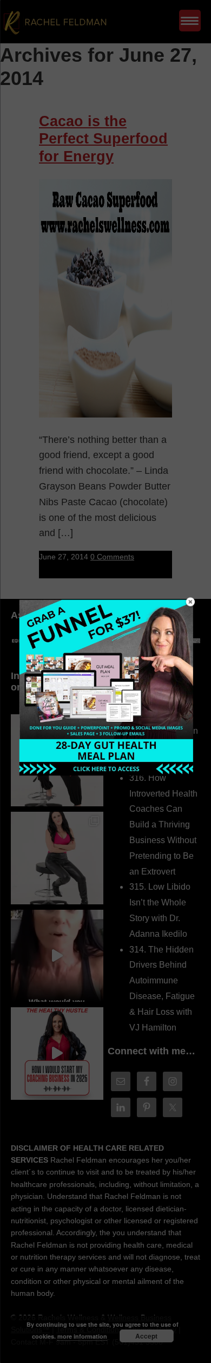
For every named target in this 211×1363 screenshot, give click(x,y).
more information (82, 1336)
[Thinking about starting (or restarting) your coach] (57, 1053)
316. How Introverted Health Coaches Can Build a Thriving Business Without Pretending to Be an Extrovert (163, 824)
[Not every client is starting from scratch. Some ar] (57, 956)
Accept (146, 1336)
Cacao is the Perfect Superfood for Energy (103, 139)
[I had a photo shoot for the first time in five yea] (57, 858)
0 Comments (112, 556)
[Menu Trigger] (190, 20)
